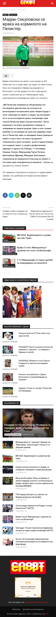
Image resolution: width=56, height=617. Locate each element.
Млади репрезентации (8, 240)
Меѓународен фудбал (12, 434)
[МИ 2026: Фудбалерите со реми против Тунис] (9, 238)
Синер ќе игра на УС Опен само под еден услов (34, 334)
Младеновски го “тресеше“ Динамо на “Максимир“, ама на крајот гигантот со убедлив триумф (33, 444)
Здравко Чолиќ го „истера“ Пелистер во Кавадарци (35, 389)
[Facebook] (5, 195)
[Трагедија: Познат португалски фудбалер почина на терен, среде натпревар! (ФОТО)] (8, 530)
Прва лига (22, 10)
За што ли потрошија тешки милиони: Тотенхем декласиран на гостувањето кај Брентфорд (34, 541)
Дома (5, 10)
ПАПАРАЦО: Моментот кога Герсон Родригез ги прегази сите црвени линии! (34, 363)
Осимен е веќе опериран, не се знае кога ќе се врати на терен (15, 214)
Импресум (16, 609)
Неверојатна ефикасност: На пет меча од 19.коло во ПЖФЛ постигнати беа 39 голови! (41, 215)
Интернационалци (9, 254)
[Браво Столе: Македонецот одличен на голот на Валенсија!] (9, 250)
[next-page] (8, 272)
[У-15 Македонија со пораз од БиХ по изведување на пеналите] (9, 263)
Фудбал (12, 10)
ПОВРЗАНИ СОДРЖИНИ (14, 228)
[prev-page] (4, 272)
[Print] (29, 195)
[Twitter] (11, 195)
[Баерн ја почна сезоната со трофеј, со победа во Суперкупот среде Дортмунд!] (8, 469)
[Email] (23, 195)
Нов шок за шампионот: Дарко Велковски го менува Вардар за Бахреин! (33, 377)
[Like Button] (6, 76)
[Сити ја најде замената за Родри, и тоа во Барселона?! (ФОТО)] (8, 508)
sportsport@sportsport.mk (36, 602)
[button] (4, 3)
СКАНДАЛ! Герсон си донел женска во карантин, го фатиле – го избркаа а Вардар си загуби (36, 349)
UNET (47, 614)
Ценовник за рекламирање (33, 609)
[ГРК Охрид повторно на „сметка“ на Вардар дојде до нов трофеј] (8, 497)
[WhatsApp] (17, 195)
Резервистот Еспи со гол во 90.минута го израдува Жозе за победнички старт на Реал (27, 428)
